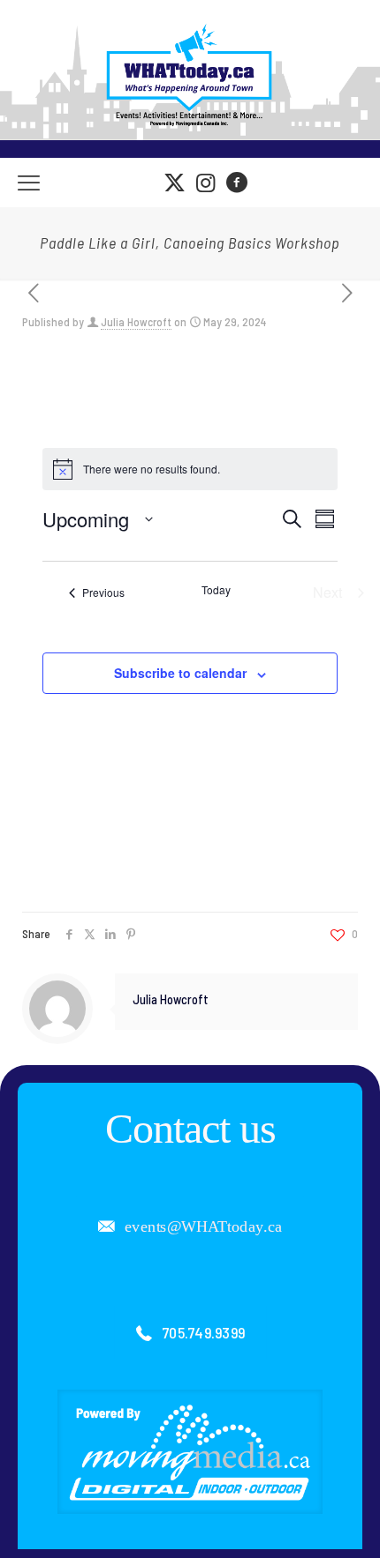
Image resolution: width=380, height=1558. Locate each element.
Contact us (190, 1128)
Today (216, 590)
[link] (190, 1452)
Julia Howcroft (136, 322)
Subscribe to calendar (180, 673)
